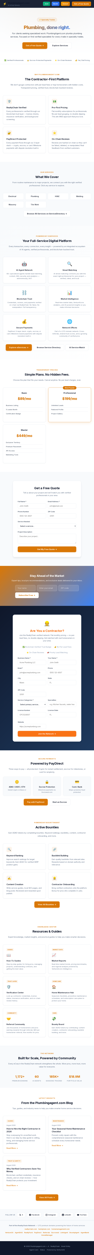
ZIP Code (51, 512)
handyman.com (44, 1229)
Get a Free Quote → (35, 45)
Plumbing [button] (36, 196)
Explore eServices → (18, 347)
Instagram (52, 1215)
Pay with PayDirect (35, 802)
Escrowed (55, 1232)
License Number (24, 710)
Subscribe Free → (27, 595)
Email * (20, 668)
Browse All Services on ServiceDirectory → (47, 214)
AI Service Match (77, 347)
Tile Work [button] (36, 205)
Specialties (52, 700)
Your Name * (52, 658)
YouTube (83, 1215)
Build (55, 4)
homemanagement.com (61, 1229)
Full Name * (22, 501)
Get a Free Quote (81, 4)
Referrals (46, 1232)
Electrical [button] (13, 196)
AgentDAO (19, 1232)
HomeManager (47, 1235)
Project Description (25, 532)
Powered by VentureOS (56, 1250)
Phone (50, 668)
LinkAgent (64, 1232)
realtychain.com (31, 1229)
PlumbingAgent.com (19, 3)
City (19, 678)
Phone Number (23, 512)
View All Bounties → (47, 904)
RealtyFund (28, 1232)
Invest (65, 4)
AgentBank (85, 1232)
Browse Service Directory (49, 347)
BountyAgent (74, 1232)
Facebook (35, 1215)
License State (53, 710)
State (50, 678)
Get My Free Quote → (47, 549)
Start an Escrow (60, 802)
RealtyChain (55, 1246)
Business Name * (24, 658)
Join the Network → (47, 734)
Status (42, 1250)
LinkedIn (68, 1215)
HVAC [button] (58, 196)
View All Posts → (47, 1197)
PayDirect (37, 1232)
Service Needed (24, 522)
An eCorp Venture (14, 5)
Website (21, 722)
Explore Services (60, 45)
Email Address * (54, 501)
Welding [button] (80, 196)
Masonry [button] (13, 205)
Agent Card (33, 1250)
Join (46, 4)
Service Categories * (26, 700)
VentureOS (9, 1232)
